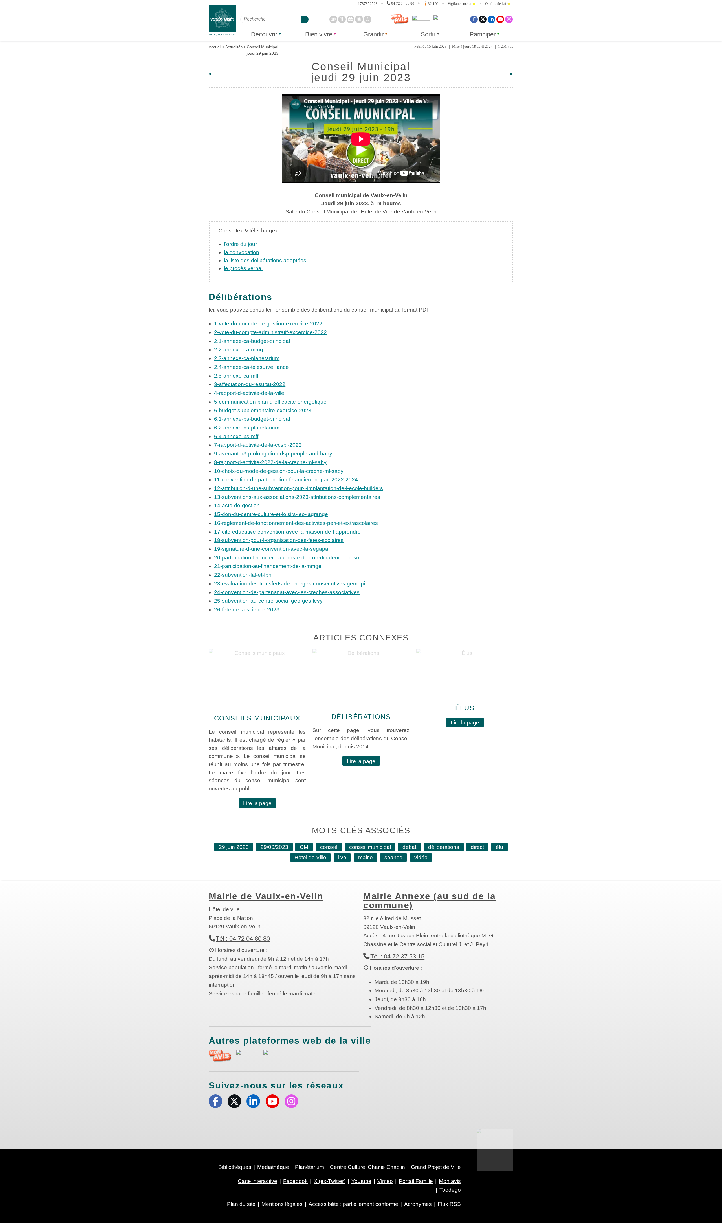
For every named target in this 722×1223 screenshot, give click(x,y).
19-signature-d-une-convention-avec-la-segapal (271, 549)
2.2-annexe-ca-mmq (238, 349)
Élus (464, 708)
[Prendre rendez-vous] (333, 19)
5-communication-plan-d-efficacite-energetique (270, 402)
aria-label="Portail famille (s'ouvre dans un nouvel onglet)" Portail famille (274, 1055)
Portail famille (442, 19)
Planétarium (309, 1167)
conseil (328, 847)
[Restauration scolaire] (342, 19)
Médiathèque (273, 1167)
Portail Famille (416, 1181)
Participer (483, 34)
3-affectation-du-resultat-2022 (249, 384)
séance (393, 857)
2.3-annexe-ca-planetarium (246, 358)
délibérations (443, 847)
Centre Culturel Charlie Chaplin (367, 1167)
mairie (365, 857)
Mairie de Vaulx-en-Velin (266, 896)
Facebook (474, 19)
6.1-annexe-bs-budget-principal (252, 419)
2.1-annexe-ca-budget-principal (252, 341)
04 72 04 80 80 (402, 3)
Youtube (500, 19)
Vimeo (385, 1181)
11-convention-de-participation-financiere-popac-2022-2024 (286, 479)
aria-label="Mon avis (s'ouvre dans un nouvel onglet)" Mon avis (220, 1056)
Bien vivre (318, 34)
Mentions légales (282, 1204)
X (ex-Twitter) (483, 19)
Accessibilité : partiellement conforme (353, 1204)
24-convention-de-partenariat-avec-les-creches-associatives (287, 592)
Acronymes (418, 1204)
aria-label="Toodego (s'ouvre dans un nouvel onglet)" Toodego (247, 1055)
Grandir (373, 34)
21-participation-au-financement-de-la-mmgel (268, 566)
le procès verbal (243, 268)
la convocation (241, 252)
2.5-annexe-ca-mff (236, 376)
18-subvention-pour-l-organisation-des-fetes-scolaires (279, 540)
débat (409, 847)
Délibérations (361, 716)
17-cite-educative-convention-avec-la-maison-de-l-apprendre (287, 532)
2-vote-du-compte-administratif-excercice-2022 (270, 332)
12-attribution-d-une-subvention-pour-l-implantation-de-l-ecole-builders (298, 488)
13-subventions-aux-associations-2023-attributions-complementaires (297, 497)
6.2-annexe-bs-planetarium (246, 428)
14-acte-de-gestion (237, 505)
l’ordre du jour (240, 244)
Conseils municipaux (257, 718)
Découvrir (264, 34)
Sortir (428, 34)
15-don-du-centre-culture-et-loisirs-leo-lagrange (271, 514)
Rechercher (305, 19)
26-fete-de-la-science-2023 (246, 609)
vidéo (421, 857)
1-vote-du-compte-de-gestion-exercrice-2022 (268, 324)
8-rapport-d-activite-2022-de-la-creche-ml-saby (270, 462)
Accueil (215, 47)
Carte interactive (257, 1181)
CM (304, 847)
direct (477, 847)
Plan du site (241, 1204)
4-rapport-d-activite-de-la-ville (249, 393)
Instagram (509, 19)
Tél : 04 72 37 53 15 (397, 956)
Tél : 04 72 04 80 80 (243, 938)
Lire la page (257, 803)
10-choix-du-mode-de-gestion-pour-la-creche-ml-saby (279, 471)
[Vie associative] (359, 19)
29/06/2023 (274, 847)
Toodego (421, 19)
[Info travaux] (367, 19)
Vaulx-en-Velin (222, 20)
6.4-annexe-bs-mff (236, 436)
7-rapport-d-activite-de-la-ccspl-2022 (258, 445)
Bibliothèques (234, 1167)
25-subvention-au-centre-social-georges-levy (268, 601)
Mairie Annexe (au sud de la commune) (429, 900)
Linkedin (491, 19)
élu (499, 847)
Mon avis (400, 19)
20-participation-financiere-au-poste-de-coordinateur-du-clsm (287, 558)
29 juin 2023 (234, 847)
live (342, 857)
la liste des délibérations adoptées (265, 260)
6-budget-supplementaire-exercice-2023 (262, 410)
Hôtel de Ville (310, 857)
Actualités (234, 47)
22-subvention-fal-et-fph (243, 575)
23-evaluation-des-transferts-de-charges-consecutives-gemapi (289, 584)
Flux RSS (449, 1204)
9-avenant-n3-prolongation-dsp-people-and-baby (273, 454)
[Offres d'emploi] (350, 19)
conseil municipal (370, 847)
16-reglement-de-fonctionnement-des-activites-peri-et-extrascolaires (296, 523)
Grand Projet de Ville (436, 1167)
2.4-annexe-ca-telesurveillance (251, 367)
